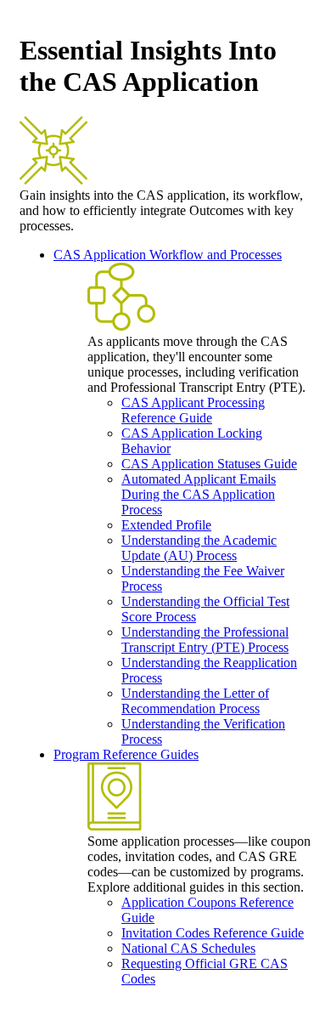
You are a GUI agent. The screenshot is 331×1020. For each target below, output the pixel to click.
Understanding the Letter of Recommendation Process (195, 701)
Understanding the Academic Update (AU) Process (199, 548)
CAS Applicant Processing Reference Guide (193, 410)
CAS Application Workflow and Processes (167, 254)
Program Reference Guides (126, 754)
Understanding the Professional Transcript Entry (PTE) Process (205, 639)
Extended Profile (166, 525)
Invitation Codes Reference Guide (212, 933)
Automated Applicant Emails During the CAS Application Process (198, 494)
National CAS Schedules (188, 948)
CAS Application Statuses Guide (209, 463)
